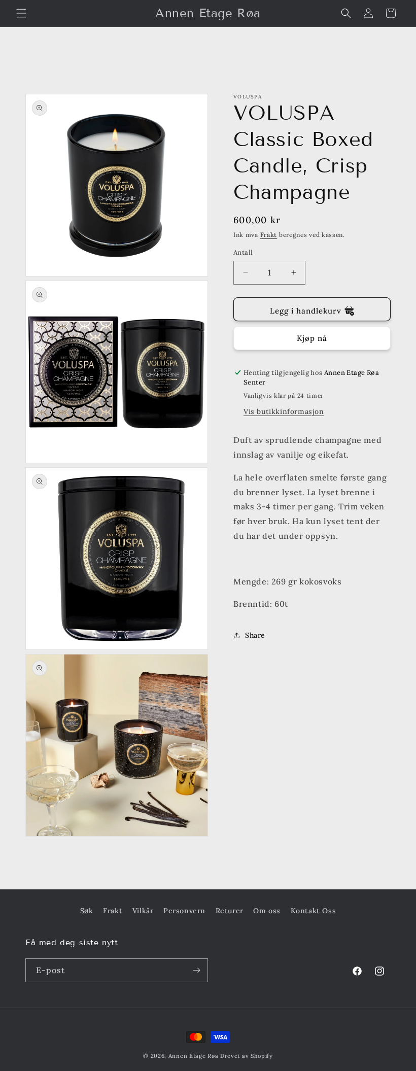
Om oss (267, 910)
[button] (21, 13)
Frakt (269, 234)
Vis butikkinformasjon (284, 411)
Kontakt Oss (313, 910)
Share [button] (255, 635)
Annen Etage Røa (193, 1055)
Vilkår (143, 910)
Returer (230, 910)
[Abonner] (196, 970)
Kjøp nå (312, 338)
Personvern (184, 910)
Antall (243, 252)
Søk (86, 910)
